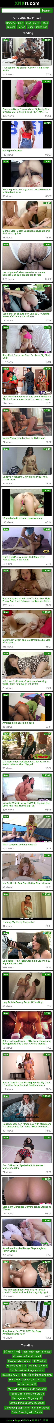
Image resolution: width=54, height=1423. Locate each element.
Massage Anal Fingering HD (27, 1398)
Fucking (11, 26)
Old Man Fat (39, 1361)
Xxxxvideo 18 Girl (16, 1365)
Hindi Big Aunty (10, 1375)
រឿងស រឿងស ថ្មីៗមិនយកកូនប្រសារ (36, 1375)
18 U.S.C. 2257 (40, 1420)
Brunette (11, 22)
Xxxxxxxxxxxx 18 (27, 1384)
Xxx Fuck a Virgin (38, 1365)
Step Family (32, 22)
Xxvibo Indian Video (19, 1361)
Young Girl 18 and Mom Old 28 (27, 1393)
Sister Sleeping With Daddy (27, 1412)
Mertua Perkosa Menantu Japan (27, 1402)
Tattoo (21, 26)
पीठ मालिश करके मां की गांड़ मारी (27, 1356)
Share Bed (14, 1379)
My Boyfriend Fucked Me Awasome (27, 1388)
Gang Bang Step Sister (17, 1407)
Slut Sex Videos (40, 1407)
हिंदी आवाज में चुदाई (12, 1351)
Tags (17, 1420)
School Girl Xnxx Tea (33, 1379)
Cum (30, 26)
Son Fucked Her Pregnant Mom (27, 1370)
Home (9, 1420)
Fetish (44, 22)
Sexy (20, 22)
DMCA (26, 1420)
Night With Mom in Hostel (36, 1351)
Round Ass (41, 26)
